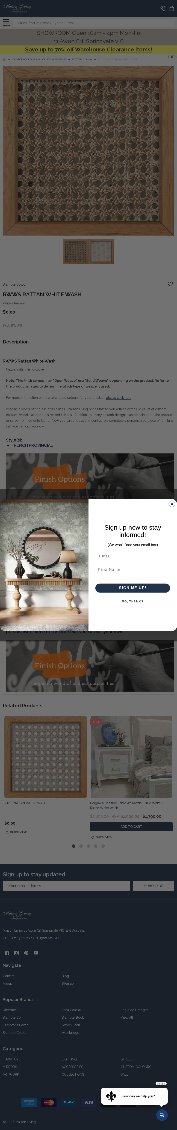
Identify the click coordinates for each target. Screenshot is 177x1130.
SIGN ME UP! (132, 588)
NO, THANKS (133, 601)
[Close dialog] (172, 504)
